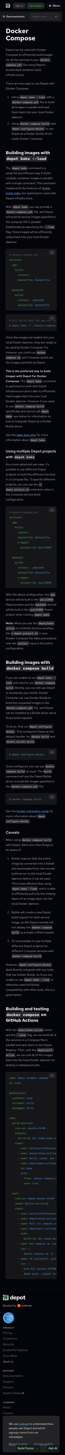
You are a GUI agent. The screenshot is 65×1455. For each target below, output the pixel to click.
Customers (10, 1338)
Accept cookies (43, 1444)
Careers (8, 1413)
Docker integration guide (33, 811)
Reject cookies (18, 1444)
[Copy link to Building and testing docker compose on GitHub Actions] (3, 1008)
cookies (24, 1424)
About (7, 1407)
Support (8, 1381)
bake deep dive (26, 435)
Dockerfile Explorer (15, 1350)
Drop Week (10, 1356)
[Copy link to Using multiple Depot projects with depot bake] (3, 450)
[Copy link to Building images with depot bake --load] (3, 152)
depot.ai (8, 1361)
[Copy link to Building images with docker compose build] (3, 662)
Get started (35, 5)
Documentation (13, 1376)
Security (8, 1344)
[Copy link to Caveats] (3, 831)
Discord (8, 1387)
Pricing (7, 1333)
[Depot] (14, 1298)
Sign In (19, 5)
